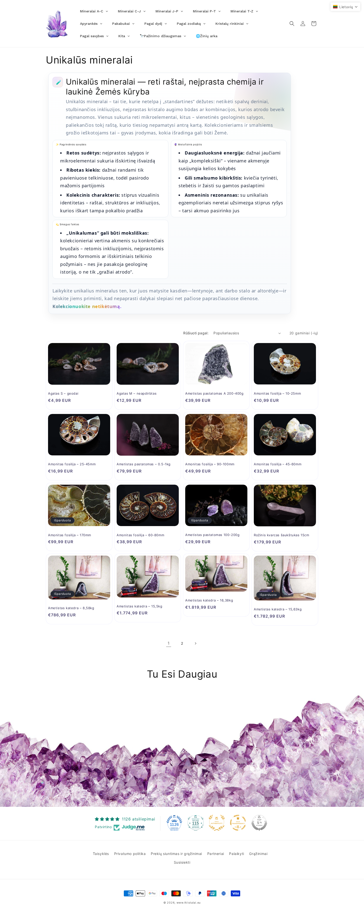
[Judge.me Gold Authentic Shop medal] (217, 823)
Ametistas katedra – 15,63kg (278, 609)
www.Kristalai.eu (189, 902)
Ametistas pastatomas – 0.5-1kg (144, 464)
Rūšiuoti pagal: (195, 333)
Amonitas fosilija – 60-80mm (140, 535)
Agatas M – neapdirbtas (136, 393)
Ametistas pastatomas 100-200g (212, 535)
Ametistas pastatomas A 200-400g (214, 393)
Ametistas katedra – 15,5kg (139, 606)
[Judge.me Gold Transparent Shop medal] (238, 823)
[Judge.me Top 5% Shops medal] (259, 823)
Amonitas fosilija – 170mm (69, 535)
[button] (291, 23)
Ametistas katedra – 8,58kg (71, 608)
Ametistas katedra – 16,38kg (209, 600)
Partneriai (215, 853)
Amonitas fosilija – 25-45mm (72, 464)
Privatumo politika (130, 853)
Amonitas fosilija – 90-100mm (209, 464)
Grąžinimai (258, 853)
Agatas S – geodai (63, 393)
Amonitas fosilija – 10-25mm (277, 393)
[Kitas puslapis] (195, 643)
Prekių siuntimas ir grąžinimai (176, 853)
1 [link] (169, 643)
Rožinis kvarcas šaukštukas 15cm (281, 535)
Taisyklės (101, 853)
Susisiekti (182, 862)
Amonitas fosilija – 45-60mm (277, 464)
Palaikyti (236, 853)
